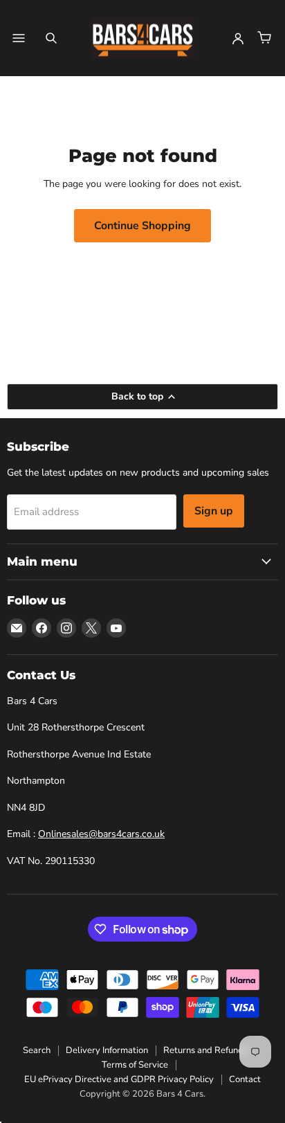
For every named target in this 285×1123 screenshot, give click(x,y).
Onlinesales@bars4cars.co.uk (101, 834)
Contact (245, 1079)
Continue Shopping (142, 225)
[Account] (238, 38)
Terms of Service (135, 1065)
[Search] (51, 38)
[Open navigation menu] (18, 38)
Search (36, 1050)
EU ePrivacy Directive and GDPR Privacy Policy (119, 1079)
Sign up (213, 511)
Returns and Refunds (205, 1050)
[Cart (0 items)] (264, 38)
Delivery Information (107, 1050)
